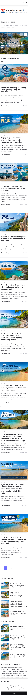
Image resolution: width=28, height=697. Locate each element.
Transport (5, 183)
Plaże (4, 135)
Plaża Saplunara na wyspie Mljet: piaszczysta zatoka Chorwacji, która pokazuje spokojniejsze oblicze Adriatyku (13, 437)
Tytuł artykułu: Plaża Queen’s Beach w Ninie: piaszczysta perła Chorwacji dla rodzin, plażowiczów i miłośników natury (12, 489)
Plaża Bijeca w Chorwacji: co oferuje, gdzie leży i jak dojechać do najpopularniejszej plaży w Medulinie (14, 540)
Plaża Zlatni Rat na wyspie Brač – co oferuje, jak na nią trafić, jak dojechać (17, 637)
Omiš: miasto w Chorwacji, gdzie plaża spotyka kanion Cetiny (12, 45)
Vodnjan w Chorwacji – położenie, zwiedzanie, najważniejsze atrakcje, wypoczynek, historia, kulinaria (18, 604)
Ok (14, 693)
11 (13, 568)
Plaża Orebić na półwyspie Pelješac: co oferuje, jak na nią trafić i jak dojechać (18, 585)
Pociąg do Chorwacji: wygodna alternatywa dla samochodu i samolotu (13, 238)
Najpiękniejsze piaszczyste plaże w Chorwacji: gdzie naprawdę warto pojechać (11, 140)
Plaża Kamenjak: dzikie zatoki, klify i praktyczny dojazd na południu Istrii (13, 287)
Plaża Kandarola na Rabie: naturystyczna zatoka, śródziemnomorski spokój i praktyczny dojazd (11, 336)
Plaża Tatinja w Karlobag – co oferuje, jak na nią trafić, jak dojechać (18, 656)
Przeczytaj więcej (5, 50)
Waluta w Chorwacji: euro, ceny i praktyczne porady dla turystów (13, 90)
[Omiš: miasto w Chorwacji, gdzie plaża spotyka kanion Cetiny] (18, 34)
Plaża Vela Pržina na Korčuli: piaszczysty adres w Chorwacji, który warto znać (13, 388)
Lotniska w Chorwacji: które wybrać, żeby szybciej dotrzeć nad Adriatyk (13, 188)
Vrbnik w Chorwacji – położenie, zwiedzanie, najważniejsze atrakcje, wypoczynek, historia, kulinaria (18, 595)
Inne (4, 85)
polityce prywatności (19, 689)
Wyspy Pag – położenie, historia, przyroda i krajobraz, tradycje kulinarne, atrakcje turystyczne (18, 647)
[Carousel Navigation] (24, 34)
